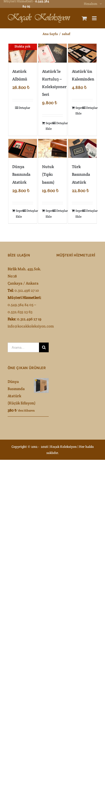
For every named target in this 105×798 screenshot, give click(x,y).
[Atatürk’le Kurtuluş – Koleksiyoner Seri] (52, 53)
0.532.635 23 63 (20, 311)
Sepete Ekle (49, 126)
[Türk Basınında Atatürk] (82, 148)
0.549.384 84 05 (20, 304)
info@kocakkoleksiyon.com (31, 326)
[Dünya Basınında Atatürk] (22, 148)
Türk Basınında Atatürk (81, 174)
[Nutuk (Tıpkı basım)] (52, 148)
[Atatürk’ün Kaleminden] (82, 53)
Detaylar (24, 108)
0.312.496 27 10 (27, 290)
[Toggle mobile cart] (84, 18)
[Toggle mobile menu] (94, 18)
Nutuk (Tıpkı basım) (48, 174)
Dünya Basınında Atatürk (21, 174)
